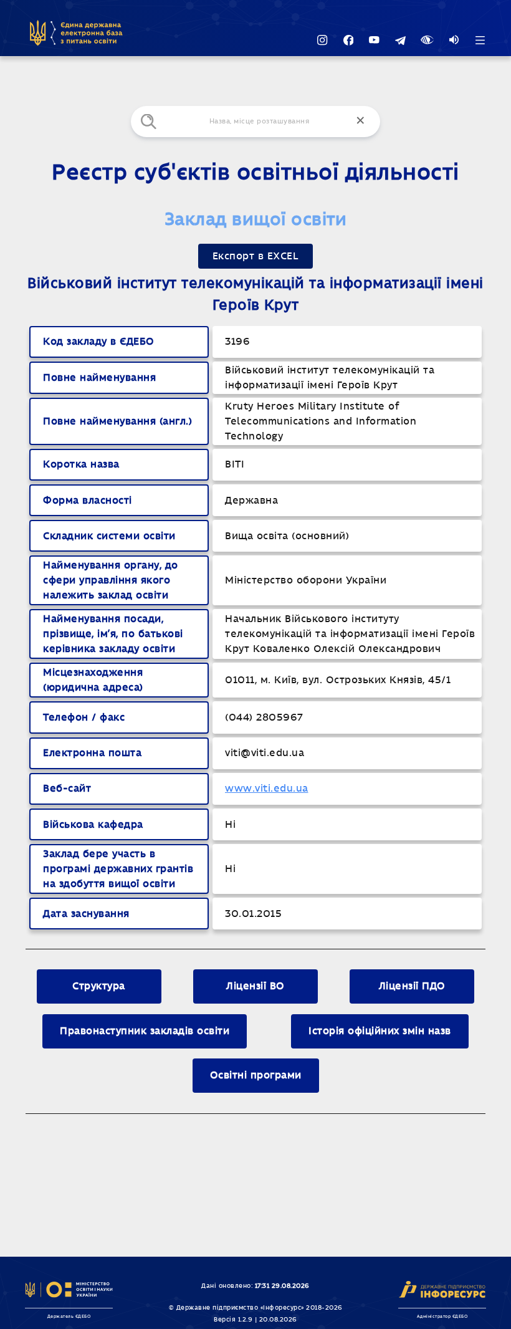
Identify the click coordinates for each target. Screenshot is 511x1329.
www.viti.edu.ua (266, 789)
